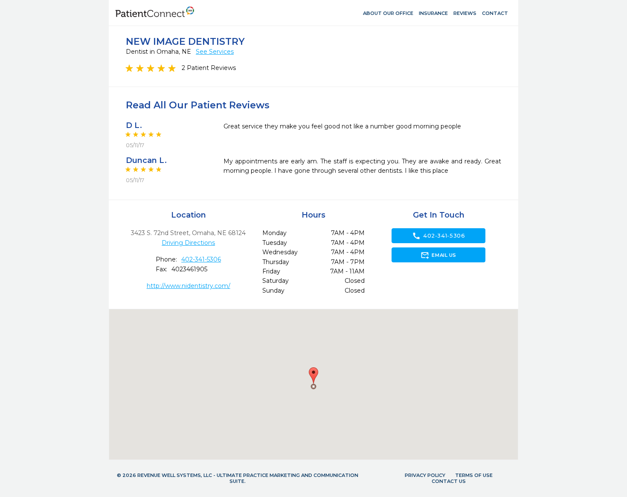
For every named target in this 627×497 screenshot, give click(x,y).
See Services (215, 51)
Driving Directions (188, 243)
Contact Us (449, 481)
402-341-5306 (201, 259)
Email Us (438, 255)
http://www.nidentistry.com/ (188, 286)
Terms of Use (474, 475)
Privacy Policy (425, 475)
